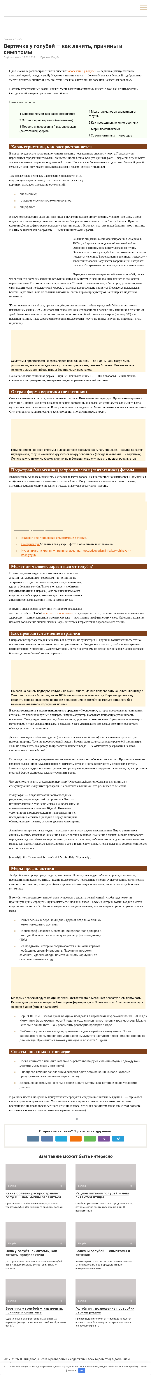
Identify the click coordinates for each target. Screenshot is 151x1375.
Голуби (55, 57)
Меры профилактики (104, 129)
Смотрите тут (30, 544)
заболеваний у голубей (81, 71)
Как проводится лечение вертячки (113, 122)
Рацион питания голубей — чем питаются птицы (102, 1195)
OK (81, 1370)
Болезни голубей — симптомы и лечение (103, 1253)
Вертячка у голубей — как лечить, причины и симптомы (34, 1310)
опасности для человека (58, 613)
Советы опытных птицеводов (110, 135)
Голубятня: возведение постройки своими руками (105, 1310)
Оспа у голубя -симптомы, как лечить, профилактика (31, 1253)
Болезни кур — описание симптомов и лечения (53, 538)
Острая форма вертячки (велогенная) (46, 120)
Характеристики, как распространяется (47, 114)
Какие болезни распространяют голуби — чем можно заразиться (33, 1195)
